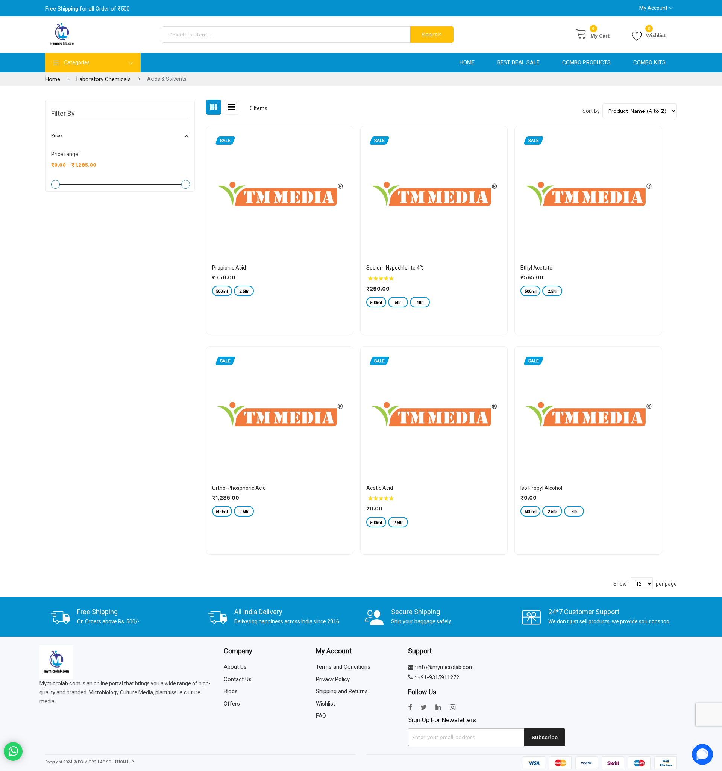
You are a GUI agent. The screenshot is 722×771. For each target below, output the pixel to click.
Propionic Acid (229, 268)
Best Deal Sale (518, 62)
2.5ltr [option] (244, 291)
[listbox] (279, 292)
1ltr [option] (420, 302)
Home (467, 62)
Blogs (231, 691)
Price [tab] (56, 135)
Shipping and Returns (342, 691)
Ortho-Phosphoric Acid (239, 488)
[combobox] (287, 34)
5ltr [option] (398, 302)
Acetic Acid (379, 488)
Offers (232, 703)
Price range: (65, 154)
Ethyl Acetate (536, 268)
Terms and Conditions (343, 666)
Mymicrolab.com (59, 683)
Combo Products (586, 62)
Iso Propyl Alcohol (541, 488)
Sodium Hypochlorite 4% (395, 268)
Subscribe (545, 737)
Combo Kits (649, 62)
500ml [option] (222, 291)
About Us (235, 666)
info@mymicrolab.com (445, 667)
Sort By (591, 111)
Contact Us (238, 679)
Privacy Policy (333, 679)
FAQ (321, 715)
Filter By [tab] (63, 113)
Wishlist (656, 34)
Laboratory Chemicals (103, 79)
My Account (653, 8)
